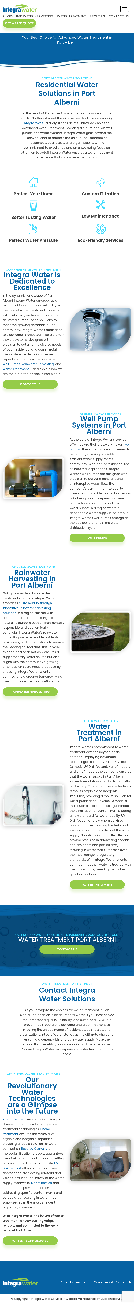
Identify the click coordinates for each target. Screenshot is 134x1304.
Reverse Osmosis (34, 1149)
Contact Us (119, 16)
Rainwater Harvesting (35, 16)
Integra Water (33, 123)
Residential (84, 1282)
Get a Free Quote (19, 23)
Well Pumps (11, 364)
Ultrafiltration (12, 1188)
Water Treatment (71, 16)
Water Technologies (30, 1240)
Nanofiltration (41, 1183)
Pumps (8, 16)
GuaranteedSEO (112, 1299)
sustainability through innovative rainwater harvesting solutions (27, 608)
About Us (97, 16)
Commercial (103, 1282)
